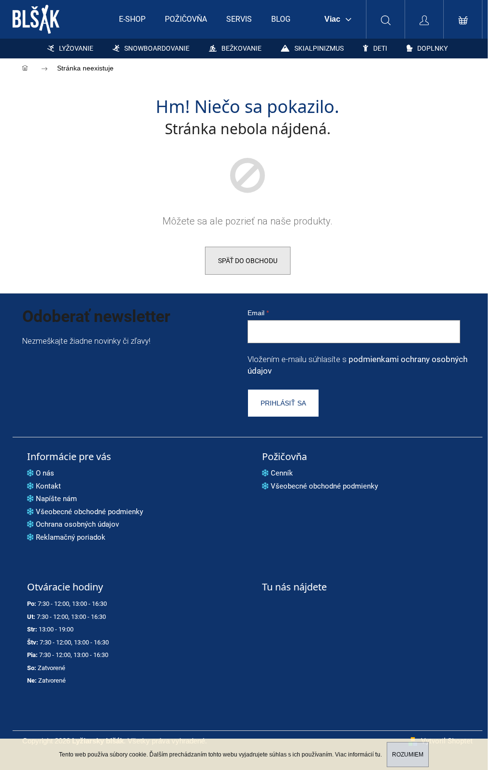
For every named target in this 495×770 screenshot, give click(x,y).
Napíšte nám (56, 498)
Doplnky (432, 48)
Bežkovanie (241, 48)
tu (377, 754)
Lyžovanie (76, 48)
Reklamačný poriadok (70, 537)
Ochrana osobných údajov (77, 524)
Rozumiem (407, 754)
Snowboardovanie (156, 48)
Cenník (282, 473)
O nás (45, 473)
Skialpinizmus (319, 48)
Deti (380, 48)
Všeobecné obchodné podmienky (89, 511)
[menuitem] (132, 19)
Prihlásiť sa (283, 403)
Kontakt (48, 486)
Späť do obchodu (247, 261)
